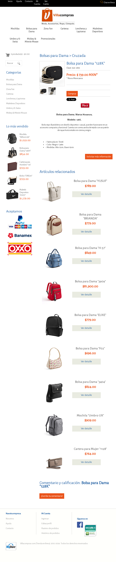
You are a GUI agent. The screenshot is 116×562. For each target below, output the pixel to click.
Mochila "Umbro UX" (90, 415)
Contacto (29, 1)
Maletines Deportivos (97, 30)
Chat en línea (109, 2)
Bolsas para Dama (31, 30)
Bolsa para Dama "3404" (90, 381)
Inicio (10, 1)
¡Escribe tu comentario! (52, 496)
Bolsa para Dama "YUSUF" (90, 180)
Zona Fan (48, 28)
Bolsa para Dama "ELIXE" (90, 315)
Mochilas (15, 28)
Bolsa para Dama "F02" (90, 348)
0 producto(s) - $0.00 (20, 54)
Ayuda (19, 1)
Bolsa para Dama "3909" (90, 281)
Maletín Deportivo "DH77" (24, 192)
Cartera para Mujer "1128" (90, 448)
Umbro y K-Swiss (15, 40)
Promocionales (48, 39)
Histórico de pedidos (50, 533)
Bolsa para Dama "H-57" (90, 248)
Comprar (72, 93)
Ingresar (45, 519)
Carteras (65, 28)
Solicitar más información (99, 156)
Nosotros (10, 519)
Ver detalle (86, 194)
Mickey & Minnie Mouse (31, 40)
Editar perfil (46, 523)
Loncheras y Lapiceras (81, 30)
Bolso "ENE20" (25, 176)
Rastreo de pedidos (50, 528)
